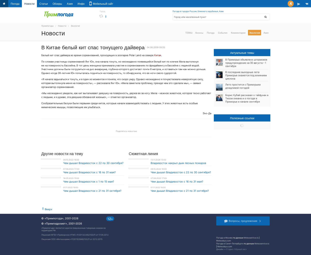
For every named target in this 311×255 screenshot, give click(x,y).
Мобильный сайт (102, 4)
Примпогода (47, 26)
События (222, 32)
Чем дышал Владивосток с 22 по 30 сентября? (93, 163)
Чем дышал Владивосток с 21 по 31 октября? (92, 190)
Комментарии (238, 32)
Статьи (43, 4)
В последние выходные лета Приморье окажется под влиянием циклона (246, 75)
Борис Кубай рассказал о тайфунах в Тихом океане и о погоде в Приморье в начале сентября (246, 98)
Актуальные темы (242, 52)
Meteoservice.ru (251, 238)
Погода (15, 4)
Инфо (81, 4)
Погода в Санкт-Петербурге (229, 243)
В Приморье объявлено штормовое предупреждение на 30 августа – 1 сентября (246, 63)
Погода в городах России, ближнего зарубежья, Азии (198, 11)
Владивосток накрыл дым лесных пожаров (178, 163)
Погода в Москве (224, 238)
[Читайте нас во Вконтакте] (307, 3)
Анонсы (199, 32)
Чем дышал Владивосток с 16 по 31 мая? (89, 172)
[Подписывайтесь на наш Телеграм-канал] (299, 3)
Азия (70, 4)
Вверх (48, 209)
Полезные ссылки (242, 118)
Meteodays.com (223, 240)
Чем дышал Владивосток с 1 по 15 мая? (88, 181)
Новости (29, 4)
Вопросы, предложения (243, 221)
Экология (75, 26)
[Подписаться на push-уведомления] (291, 3)
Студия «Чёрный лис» (236, 249)
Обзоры (57, 4)
